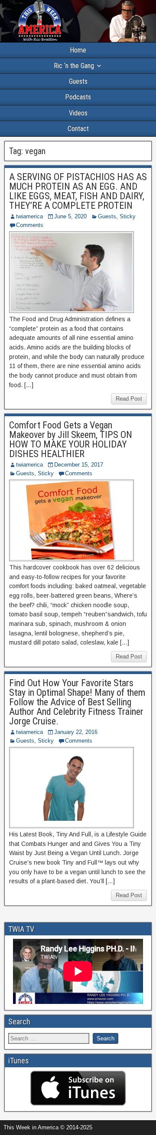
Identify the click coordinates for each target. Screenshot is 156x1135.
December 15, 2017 (78, 464)
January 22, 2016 (76, 732)
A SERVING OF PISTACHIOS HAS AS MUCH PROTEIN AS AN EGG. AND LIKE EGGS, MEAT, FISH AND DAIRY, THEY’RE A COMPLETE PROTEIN (78, 191)
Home (78, 50)
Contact (78, 129)
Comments (29, 225)
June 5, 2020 (70, 216)
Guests (78, 81)
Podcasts (78, 97)
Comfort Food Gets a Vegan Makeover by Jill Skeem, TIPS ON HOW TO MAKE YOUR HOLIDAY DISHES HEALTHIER (70, 439)
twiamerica (29, 216)
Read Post (129, 398)
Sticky (128, 216)
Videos (78, 113)
